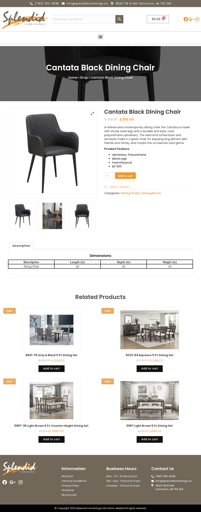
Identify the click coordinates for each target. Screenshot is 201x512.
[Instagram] (197, 19)
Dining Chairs (131, 193)
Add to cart (125, 176)
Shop (84, 77)
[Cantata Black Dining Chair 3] (52, 216)
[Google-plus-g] (191, 19)
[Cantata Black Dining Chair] (82, 216)
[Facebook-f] (186, 19)
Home (72, 77)
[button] (100, 37)
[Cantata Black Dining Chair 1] (22, 216)
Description (21, 246)
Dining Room (151, 193)
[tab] (21, 245)
